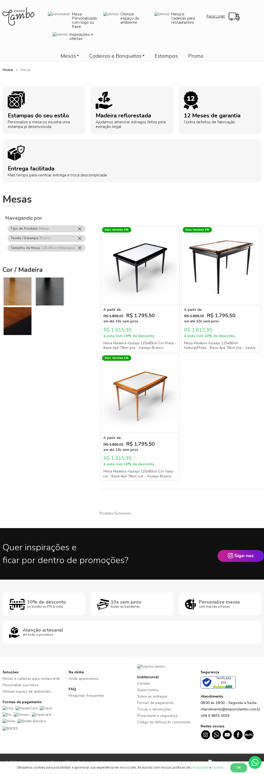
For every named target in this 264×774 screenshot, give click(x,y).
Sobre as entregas (152, 696)
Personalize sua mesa (20, 685)
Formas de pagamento (155, 702)
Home (8, 69)
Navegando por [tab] (23, 217)
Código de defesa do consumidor (164, 722)
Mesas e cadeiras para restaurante (31, 678)
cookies (218, 767)
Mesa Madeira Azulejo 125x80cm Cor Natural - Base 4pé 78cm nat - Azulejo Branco (139, 474)
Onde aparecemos (84, 678)
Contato (143, 683)
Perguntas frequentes (86, 695)
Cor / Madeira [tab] (23, 269)
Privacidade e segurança (157, 715)
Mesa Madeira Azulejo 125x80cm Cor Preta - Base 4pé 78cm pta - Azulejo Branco (139, 345)
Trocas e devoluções (154, 709)
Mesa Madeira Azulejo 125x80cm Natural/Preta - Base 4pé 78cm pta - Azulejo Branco (220, 348)
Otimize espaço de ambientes (27, 691)
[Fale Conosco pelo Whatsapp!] (255, 762)
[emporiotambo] (151, 666)
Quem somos (148, 689)
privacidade (200, 767)
